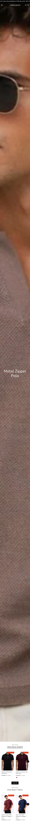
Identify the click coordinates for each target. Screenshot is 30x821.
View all (15, 783)
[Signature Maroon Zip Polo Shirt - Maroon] (16, 777)
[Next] (28, 761)
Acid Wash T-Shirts (15, 790)
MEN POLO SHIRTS (15, 747)
